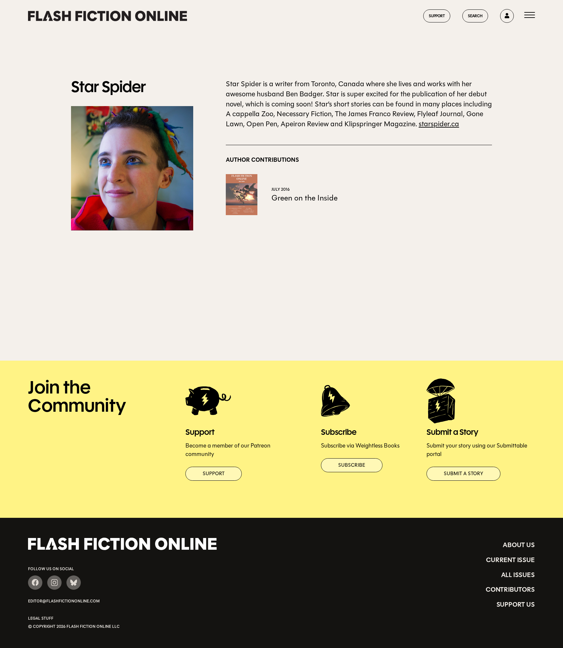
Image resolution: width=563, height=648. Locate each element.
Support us (516, 604)
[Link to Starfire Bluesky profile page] (73, 582)
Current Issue (510, 559)
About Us (519, 544)
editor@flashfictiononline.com (64, 601)
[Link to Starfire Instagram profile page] (54, 582)
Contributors (510, 589)
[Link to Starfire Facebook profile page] (35, 582)
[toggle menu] (529, 16)
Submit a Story (463, 473)
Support (437, 16)
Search (475, 16)
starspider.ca (439, 124)
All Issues (518, 574)
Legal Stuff (40, 618)
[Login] (507, 16)
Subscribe (351, 465)
